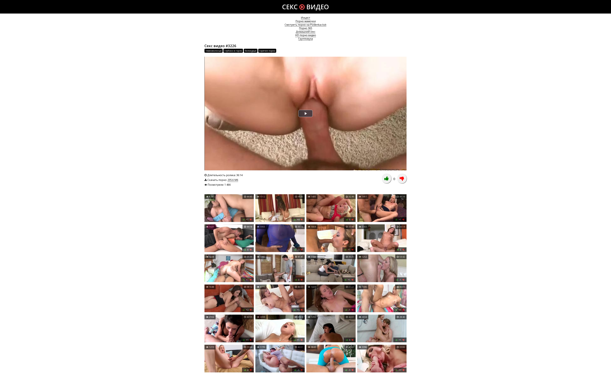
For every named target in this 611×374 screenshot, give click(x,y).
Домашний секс (305, 31)
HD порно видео (305, 35)
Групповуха (305, 38)
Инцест (305, 17)
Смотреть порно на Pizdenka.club (305, 24)
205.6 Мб (233, 180)
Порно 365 (305, 28)
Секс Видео (305, 6)
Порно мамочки (305, 21)
